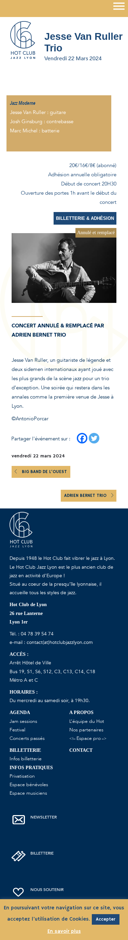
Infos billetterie (26, 759)
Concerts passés (27, 738)
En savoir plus (64, 931)
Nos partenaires (86, 730)
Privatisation (22, 776)
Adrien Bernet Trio (86, 496)
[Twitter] (94, 438)
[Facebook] (82, 438)
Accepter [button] (105, 919)
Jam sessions (23, 721)
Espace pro (88, 738)
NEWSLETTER (43, 817)
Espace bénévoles (29, 784)
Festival (17, 730)
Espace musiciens (28, 793)
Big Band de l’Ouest (44, 472)
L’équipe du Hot (86, 721)
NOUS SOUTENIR (46, 889)
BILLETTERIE (42, 853)
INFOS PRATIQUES (31, 767)
